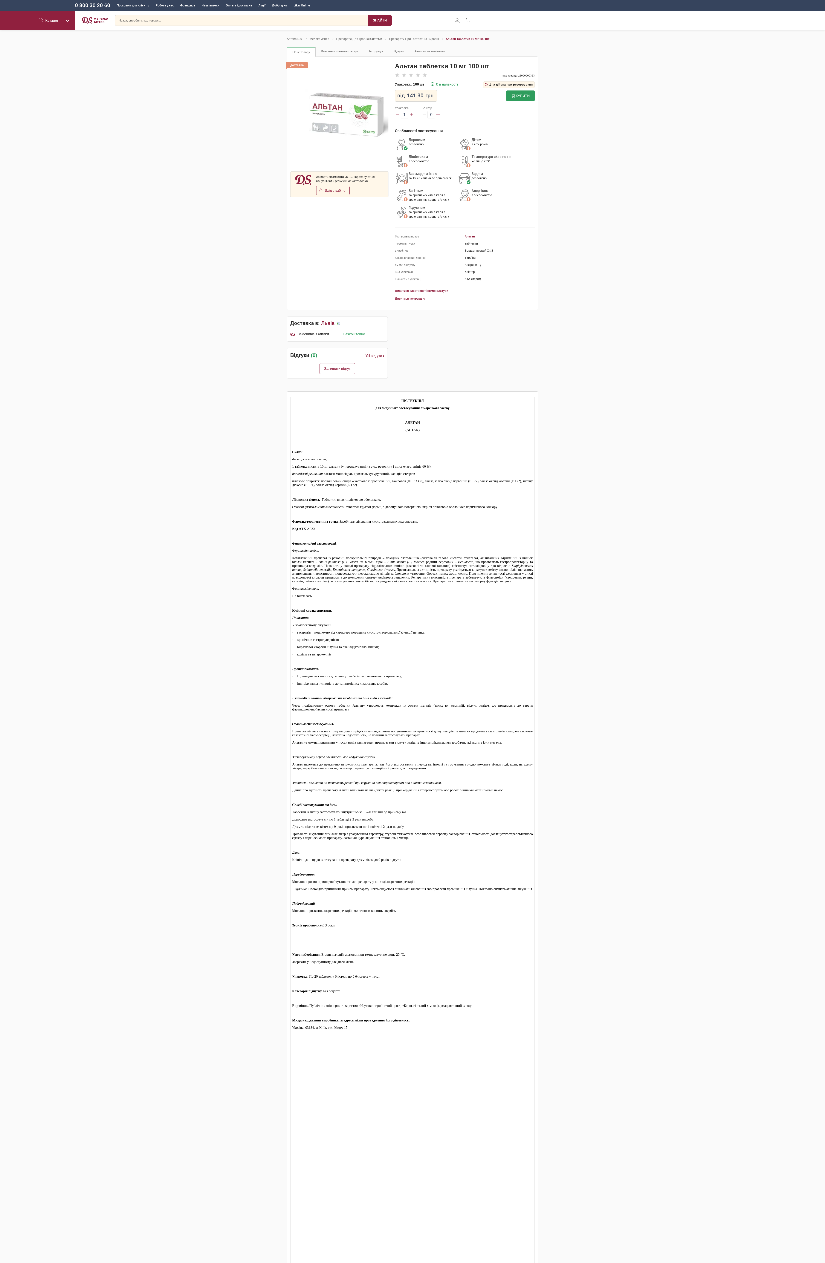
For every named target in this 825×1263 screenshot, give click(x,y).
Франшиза (187, 5)
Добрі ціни (279, 5)
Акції (262, 5)
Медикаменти (319, 39)
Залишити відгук (337, 368)
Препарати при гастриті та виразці (414, 39)
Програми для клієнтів (133, 5)
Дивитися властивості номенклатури (421, 290)
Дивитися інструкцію (410, 298)
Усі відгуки (373, 356)
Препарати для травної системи (359, 39)
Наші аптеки (210, 5)
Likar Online (301, 5)
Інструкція (376, 51)
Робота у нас (165, 5)
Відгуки (399, 51)
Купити (522, 96)
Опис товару (301, 52)
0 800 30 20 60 (92, 5)
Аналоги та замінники (429, 51)
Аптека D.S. (294, 39)
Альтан (470, 236)
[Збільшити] (411, 115)
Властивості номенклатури (339, 51)
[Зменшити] (397, 115)
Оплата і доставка (239, 5)
